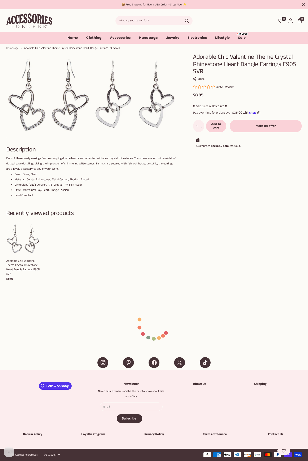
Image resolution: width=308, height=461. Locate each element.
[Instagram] (102, 362)
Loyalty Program (93, 434)
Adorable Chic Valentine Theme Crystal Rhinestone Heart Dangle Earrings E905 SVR (22, 267)
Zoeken (187, 20)
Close (303, 4)
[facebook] (154, 362)
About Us (199, 384)
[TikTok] (205, 362)
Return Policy (32, 434)
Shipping (260, 384)
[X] (179, 362)
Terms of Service (214, 434)
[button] (283, 451)
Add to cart (216, 125)
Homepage (12, 48)
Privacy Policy (154, 434)
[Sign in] (290, 20)
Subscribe (129, 418)
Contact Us (275, 434)
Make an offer (266, 126)
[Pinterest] (128, 362)
